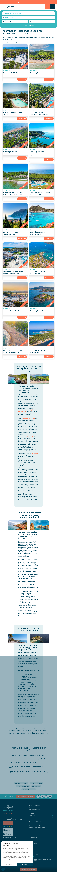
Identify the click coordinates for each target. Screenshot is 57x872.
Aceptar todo (25, 864)
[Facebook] (38, 796)
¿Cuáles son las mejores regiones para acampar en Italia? (26, 767)
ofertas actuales (33, 2)
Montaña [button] (31, 813)
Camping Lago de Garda (28, 789)
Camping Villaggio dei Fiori (12, 112)
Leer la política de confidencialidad (10, 859)
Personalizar (9, 864)
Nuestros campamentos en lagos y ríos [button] (38, 825)
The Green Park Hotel (10, 73)
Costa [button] (30, 811)
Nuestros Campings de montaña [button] (37, 827)
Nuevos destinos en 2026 (35, 809)
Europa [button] (31, 817)
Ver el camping (22, 79)
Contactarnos (8, 823)
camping (30, 654)
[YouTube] (50, 796)
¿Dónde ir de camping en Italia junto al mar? (23, 762)
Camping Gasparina (37, 112)
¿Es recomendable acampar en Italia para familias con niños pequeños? (27, 772)
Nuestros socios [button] (33, 843)
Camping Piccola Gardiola (12, 193)
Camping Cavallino (10, 152)
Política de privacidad (40, 864)
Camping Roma (36, 786)
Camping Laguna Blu (37, 350)
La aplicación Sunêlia (39, 866)
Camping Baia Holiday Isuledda (41, 311)
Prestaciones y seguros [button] (34, 841)
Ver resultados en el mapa (28, 869)
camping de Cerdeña (28, 437)
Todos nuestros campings (35, 807)
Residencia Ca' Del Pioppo (12, 350)
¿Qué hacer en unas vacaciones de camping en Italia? (27, 759)
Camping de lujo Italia (36, 783)
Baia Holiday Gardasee (11, 232)
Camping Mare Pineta (37, 152)
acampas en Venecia (29, 418)
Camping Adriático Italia (23, 786)
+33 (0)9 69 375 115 (9, 813)
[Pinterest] (42, 796)
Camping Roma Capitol (11, 311)
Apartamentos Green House (13, 271)
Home (4, 801)
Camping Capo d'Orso (38, 271)
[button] (3, 869)
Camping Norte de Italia (21, 783)
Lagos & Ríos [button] (32, 815)
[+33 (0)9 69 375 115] (47, 6)
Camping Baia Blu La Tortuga (40, 193)
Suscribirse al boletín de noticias (25, 796)
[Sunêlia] (10, 7)
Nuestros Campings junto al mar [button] (37, 824)
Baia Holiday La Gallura (38, 232)
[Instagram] (46, 796)
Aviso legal (49, 864)
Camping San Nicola (37, 73)
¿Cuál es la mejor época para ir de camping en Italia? (27, 755)
